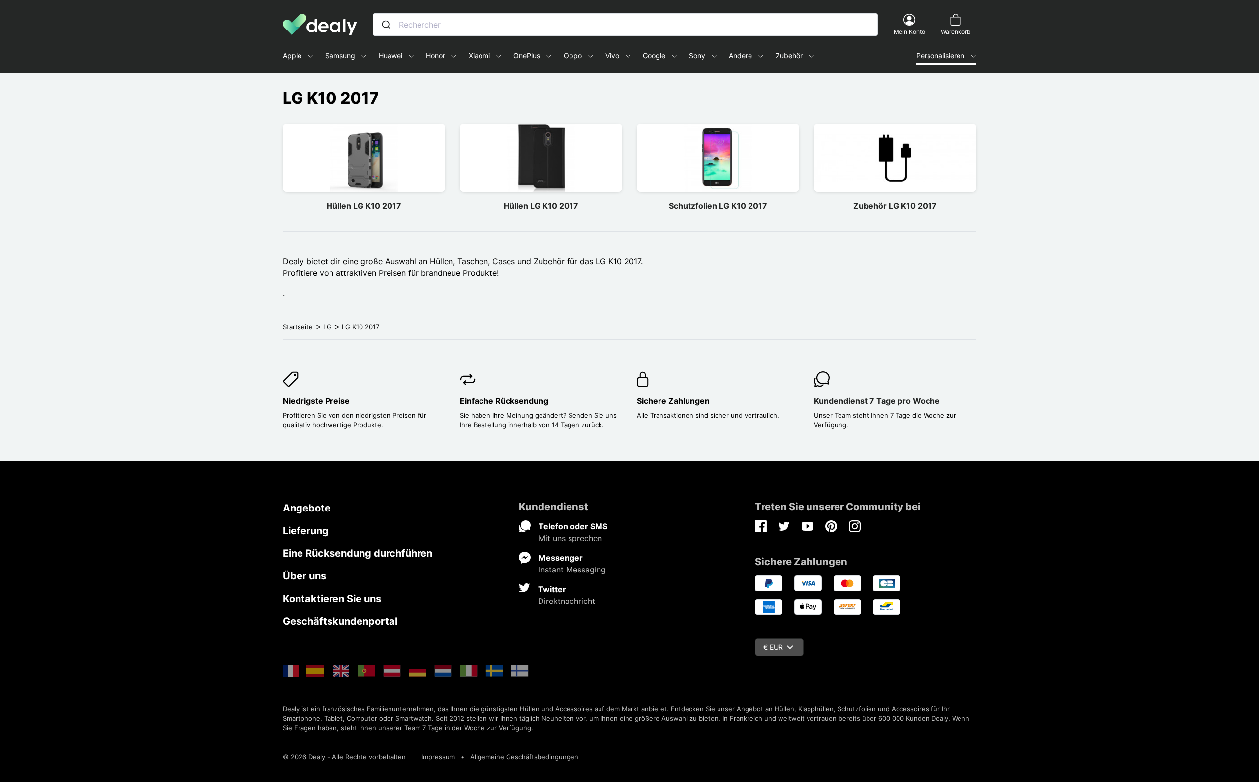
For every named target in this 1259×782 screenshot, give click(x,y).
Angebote (306, 508)
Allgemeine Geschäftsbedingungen (524, 757)
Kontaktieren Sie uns (332, 598)
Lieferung (306, 531)
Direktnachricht (566, 601)
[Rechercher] (386, 24)
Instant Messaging (572, 569)
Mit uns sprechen (570, 538)
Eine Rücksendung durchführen (357, 553)
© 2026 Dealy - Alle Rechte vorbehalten (344, 757)
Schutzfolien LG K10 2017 (718, 206)
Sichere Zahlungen (673, 401)
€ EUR (773, 647)
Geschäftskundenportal (340, 621)
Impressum (438, 757)
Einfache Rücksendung (504, 401)
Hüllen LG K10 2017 (364, 206)
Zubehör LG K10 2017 (895, 206)
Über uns (304, 576)
